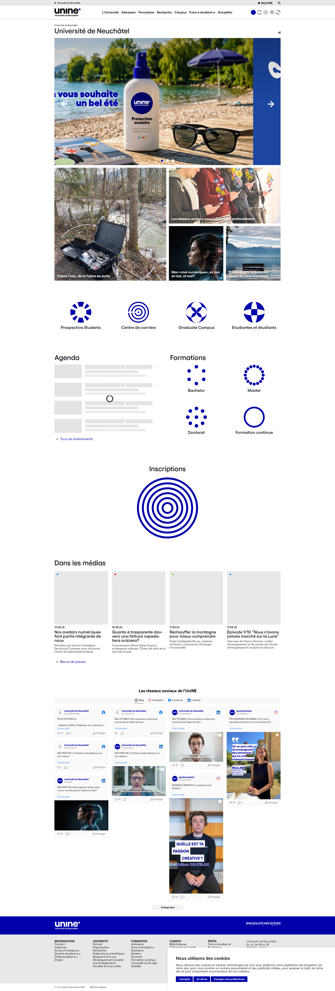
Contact (59, 944)
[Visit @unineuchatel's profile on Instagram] (232, 712)
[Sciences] (265, 12)
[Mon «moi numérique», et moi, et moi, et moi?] (196, 253)
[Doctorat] (196, 418)
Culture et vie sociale (183, 947)
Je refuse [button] (201, 979)
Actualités (225, 12)
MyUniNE (267, 3)
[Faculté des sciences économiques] (277, 12)
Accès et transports (66, 950)
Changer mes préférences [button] (229, 979)
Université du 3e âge (144, 963)
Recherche (164, 12)
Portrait (97, 944)
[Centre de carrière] (138, 313)
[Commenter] (121, 733)
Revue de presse (72, 662)
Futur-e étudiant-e (202, 12)
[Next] (271, 104)
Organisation (101, 947)
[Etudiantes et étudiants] (254, 313)
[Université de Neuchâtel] (67, 12)
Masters (136, 953)
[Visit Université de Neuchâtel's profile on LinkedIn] (175, 712)
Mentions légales (98, 987)
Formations (146, 12)
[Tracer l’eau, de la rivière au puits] (110, 224)
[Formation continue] (254, 418)
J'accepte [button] (184, 979)
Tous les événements (76, 439)
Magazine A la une (104, 956)
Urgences (60, 947)
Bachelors (137, 950)
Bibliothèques (178, 944)
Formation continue (143, 959)
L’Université (110, 12)
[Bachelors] (196, 376)
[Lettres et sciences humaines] (259, 12)
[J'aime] (116, 733)
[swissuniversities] (263, 924)
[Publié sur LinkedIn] (218, 712)
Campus (180, 12)
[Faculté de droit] (271, 12)
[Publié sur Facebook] (103, 712)
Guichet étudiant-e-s (67, 953)
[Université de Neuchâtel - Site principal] (67, 925)
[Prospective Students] (80, 313)
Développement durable (108, 959)
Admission (128, 12)
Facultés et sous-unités (107, 966)
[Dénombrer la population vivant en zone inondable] (253, 253)
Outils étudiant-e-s (66, 956)
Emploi (58, 959)
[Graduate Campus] (196, 313)
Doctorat (136, 956)
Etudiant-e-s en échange (166, 502)
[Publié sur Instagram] (276, 712)
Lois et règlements (104, 963)
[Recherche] (279, 3)
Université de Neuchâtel (68, 3)
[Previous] (64, 104)
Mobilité (136, 966)
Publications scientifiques (108, 953)
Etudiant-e (214, 947)
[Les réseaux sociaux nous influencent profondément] (225, 195)
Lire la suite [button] (63, 728)
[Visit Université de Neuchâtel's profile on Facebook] (60, 712)
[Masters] (254, 376)
